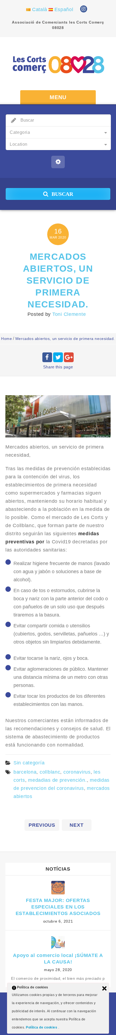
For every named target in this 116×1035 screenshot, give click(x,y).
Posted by (57, 314)
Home (6, 338)
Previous (42, 825)
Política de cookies (42, 1027)
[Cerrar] (104, 988)
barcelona (24, 772)
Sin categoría (29, 762)
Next (76, 825)
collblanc (50, 772)
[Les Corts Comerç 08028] (58, 64)
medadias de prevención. (57, 780)
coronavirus (77, 772)
